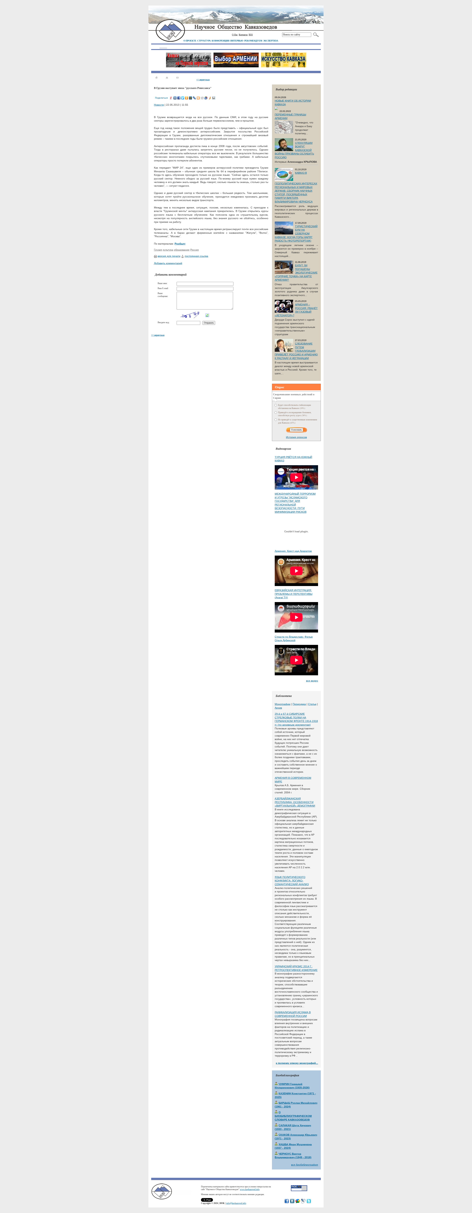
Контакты (243, 34)
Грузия (158, 249)
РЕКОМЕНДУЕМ (253, 40)
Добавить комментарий (168, 263)
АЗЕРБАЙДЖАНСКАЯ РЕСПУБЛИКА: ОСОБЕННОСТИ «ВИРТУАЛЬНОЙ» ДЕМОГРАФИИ (295, 802)
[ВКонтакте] (175, 98)
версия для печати (169, 256)
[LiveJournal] (194, 98)
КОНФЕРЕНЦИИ (220, 40)
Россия (194, 249)
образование (182, 249)
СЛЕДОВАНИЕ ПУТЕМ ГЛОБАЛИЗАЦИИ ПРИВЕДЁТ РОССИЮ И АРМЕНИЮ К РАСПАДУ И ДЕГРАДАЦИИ (296, 351)
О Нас (235, 34)
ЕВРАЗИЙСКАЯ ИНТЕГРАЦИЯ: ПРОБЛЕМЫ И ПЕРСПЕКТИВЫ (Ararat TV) (293, 594)
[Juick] (210, 98)
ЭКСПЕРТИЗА (270, 40)
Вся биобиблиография (304, 1164)
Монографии (282, 704)
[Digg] (202, 98)
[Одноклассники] (187, 98)
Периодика (299, 704)
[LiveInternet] (214, 98)
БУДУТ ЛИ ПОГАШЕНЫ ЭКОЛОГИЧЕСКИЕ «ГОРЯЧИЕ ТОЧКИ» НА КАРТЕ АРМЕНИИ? (296, 272)
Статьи (312, 704)
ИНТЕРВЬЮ (236, 40)
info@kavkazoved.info (236, 1203)
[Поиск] (315, 34)
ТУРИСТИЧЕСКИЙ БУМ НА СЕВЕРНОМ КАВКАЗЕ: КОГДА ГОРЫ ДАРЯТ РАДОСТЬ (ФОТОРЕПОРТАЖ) (296, 233)
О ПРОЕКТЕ (189, 40)
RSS (251, 34)
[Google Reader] (206, 98)
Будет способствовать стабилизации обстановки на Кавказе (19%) (294, 406)
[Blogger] (198, 98)
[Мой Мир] (190, 98)
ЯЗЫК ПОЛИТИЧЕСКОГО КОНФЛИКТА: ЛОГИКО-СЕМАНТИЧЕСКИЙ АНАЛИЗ (292, 881)
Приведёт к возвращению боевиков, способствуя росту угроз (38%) (294, 414)
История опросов (296, 437)
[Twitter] (183, 98)
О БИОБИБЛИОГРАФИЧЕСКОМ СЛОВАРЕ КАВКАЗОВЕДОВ (293, 1116)
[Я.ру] (171, 98)
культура (168, 249)
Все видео (312, 680)
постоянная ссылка (196, 256)
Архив (278, 707)
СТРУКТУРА (204, 40)
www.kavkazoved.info (250, 1189)
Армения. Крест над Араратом (293, 551)
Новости (159, 104)
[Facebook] (179, 98)
